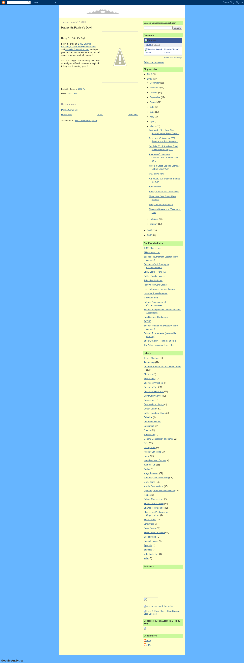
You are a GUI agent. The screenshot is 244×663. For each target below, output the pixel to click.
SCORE (147, 321)
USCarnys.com (156, 174)
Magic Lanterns (151, 473)
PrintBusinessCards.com (156, 317)
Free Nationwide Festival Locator (159, 289)
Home (100, 114)
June (152, 112)
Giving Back (150, 447)
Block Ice (148, 374)
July (152, 107)
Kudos (147, 469)
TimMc (149, 45)
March (153, 126)
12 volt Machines (152, 358)
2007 (150, 235)
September (155, 97)
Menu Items (149, 482)
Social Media (150, 537)
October (154, 92)
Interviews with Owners (155, 460)
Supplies (148, 549)
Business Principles (153, 383)
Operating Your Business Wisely (159, 490)
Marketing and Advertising (156, 477)
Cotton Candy (150, 408)
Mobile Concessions (153, 486)
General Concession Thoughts (158, 439)
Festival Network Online (155, 285)
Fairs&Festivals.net (153, 280)
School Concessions (153, 499)
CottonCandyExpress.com (83, 46)
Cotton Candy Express (154, 276)
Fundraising (149, 434)
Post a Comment (69, 110)
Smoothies (149, 524)
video (146, 558)
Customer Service (152, 421)
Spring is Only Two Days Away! (164, 191)
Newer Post (66, 114)
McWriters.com (151, 297)
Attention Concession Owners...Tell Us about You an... (163, 157)
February (154, 219)
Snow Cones (150, 528)
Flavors (147, 430)
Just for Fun (72, 93)
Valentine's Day (151, 554)
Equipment (149, 426)
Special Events (151, 541)
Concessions (150, 400)
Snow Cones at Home (154, 532)
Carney (148, 640)
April (152, 121)
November (155, 87)
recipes (147, 495)
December (155, 83)
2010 (150, 74)
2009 (150, 79)
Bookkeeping (150, 378)
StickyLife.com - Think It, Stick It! (160, 341)
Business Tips (151, 387)
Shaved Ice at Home (153, 503)
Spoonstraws (155, 186)
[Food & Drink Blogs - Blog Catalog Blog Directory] (163, 614)
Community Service (153, 396)
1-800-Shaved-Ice (152, 248)
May (152, 116)
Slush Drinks (150, 519)
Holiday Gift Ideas (152, 452)
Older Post (133, 114)
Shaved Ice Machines (154, 508)
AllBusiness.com (152, 252)
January (154, 224)
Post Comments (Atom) (86, 120)
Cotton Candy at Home (155, 413)
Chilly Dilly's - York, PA (155, 272)
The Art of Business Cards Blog (159, 345)
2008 (150, 230)
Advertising (149, 362)
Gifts (146, 443)
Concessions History (154, 404)
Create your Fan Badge (173, 57)
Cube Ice (148, 417)
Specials (148, 545)
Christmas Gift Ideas (154, 391)
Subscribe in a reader (154, 62)
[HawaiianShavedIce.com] (154, 52)
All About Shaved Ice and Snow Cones (162, 366)
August (153, 102)
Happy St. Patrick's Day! (76, 27)
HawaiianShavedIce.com (77, 49)
